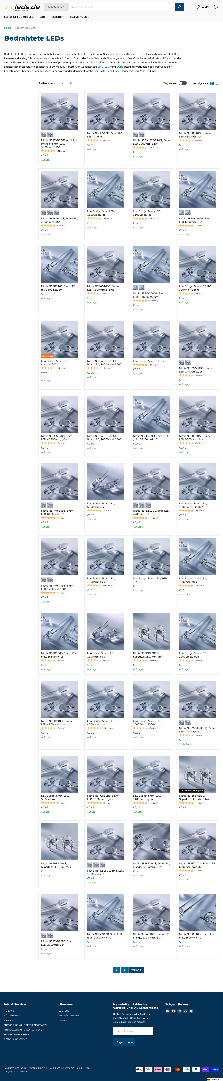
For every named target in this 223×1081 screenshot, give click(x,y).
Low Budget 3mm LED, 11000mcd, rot (100, 213)
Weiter (135, 969)
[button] (59, 151)
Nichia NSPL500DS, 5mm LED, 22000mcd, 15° (59, 220)
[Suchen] (179, 7)
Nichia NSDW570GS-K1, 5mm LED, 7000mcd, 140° (151, 142)
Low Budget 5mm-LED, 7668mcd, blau (101, 580)
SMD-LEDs (104, 67)
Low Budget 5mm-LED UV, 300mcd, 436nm (195, 288)
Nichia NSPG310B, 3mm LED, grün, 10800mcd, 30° (104, 935)
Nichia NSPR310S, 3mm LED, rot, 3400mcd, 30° (58, 288)
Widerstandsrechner (16, 1034)
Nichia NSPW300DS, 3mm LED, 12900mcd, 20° (149, 295)
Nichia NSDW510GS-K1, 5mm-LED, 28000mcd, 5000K (105, 362)
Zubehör (58, 17)
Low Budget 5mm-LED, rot (149, 361)
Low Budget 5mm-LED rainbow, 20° (54, 362)
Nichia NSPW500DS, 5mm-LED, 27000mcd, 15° (195, 369)
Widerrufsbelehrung (40, 1068)
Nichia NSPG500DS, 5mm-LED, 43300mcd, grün (57, 437)
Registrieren (124, 1042)
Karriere (9, 1020)
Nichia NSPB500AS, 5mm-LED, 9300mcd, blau (195, 437)
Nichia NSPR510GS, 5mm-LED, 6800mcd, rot (195, 134)
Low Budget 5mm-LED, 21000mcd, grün (147, 797)
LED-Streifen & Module (18, 17)
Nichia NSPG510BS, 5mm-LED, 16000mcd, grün (103, 797)
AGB (88, 1068)
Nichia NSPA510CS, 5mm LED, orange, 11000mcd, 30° (151, 935)
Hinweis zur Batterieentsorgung (23, 1029)
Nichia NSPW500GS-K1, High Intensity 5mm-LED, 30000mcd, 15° (59, 144)
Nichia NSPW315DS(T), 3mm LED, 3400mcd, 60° (197, 729)
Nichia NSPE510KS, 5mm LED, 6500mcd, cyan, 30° (197, 865)
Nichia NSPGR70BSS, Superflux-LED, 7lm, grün (148, 655)
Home (7, 27)
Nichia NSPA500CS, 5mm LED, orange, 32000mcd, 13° (151, 865)
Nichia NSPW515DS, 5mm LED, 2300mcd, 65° (57, 943)
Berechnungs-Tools (15, 1039)
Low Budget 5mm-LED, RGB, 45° (150, 580)
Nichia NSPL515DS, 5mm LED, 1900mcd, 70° (105, 872)
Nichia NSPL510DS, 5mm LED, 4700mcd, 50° (151, 512)
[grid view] (212, 83)
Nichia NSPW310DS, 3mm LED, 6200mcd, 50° (195, 220)
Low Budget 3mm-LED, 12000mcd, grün (193, 655)
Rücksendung (12, 1015)
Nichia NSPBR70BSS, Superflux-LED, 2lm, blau (194, 797)
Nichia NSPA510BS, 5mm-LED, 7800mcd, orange (103, 288)
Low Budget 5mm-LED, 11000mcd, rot (147, 213)
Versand (9, 1010)
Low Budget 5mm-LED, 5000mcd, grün (101, 505)
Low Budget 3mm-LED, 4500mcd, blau (193, 580)
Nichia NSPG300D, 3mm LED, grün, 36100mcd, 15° (150, 437)
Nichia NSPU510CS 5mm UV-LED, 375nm (105, 134)
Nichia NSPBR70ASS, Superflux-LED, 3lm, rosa (56, 865)
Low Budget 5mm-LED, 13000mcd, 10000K (193, 505)
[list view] (216, 83)
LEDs (43, 17)
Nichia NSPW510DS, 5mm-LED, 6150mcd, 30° (57, 512)
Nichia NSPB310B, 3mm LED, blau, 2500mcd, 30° (196, 935)
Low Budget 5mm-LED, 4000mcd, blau (101, 722)
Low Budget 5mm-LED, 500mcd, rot (55, 797)
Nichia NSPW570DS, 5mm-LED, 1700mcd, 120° (57, 587)
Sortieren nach (46, 83)
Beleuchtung (78, 17)
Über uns (64, 1010)
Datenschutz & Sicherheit (68, 1068)
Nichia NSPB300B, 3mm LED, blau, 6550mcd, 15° (58, 655)
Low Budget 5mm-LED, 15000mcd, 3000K (147, 722)
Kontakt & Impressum (15, 1068)
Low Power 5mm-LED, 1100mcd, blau (100, 655)
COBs (119, 67)
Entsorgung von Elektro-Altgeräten (25, 1025)
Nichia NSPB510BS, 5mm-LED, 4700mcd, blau (57, 722)
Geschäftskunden (69, 1015)
